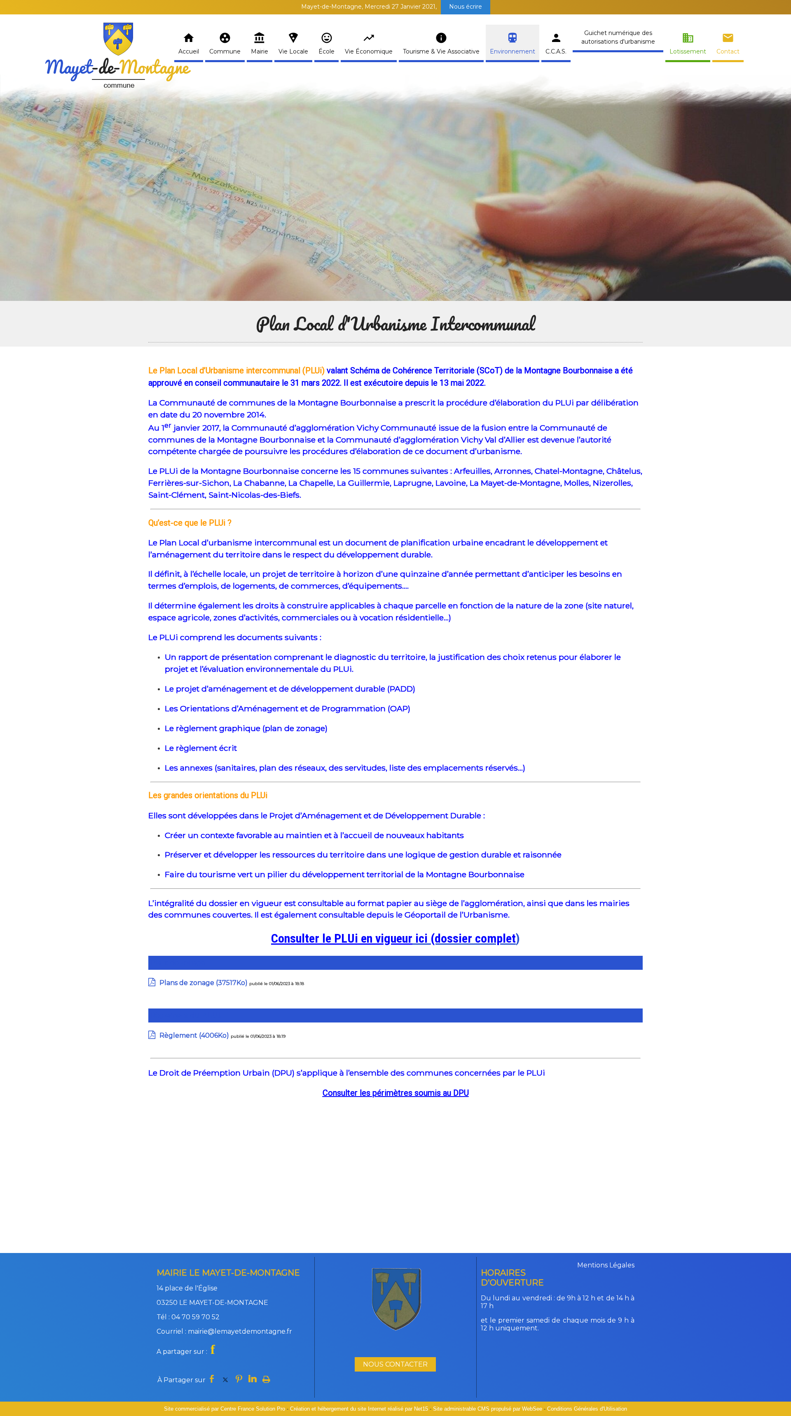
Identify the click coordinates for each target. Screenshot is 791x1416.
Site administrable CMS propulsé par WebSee (487, 1409)
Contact (728, 51)
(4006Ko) (195, 1035)
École (326, 51)
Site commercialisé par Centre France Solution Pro (224, 1409)
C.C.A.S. (555, 51)
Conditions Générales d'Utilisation (587, 1409)
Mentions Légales (605, 1265)
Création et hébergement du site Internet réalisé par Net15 (359, 1409)
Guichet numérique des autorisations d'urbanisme (618, 37)
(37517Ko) (204, 983)
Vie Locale (293, 51)
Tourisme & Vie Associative (441, 51)
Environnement (512, 51)
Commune (225, 51)
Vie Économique (369, 51)
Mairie (259, 51)
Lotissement (687, 51)
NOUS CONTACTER (395, 1364)
